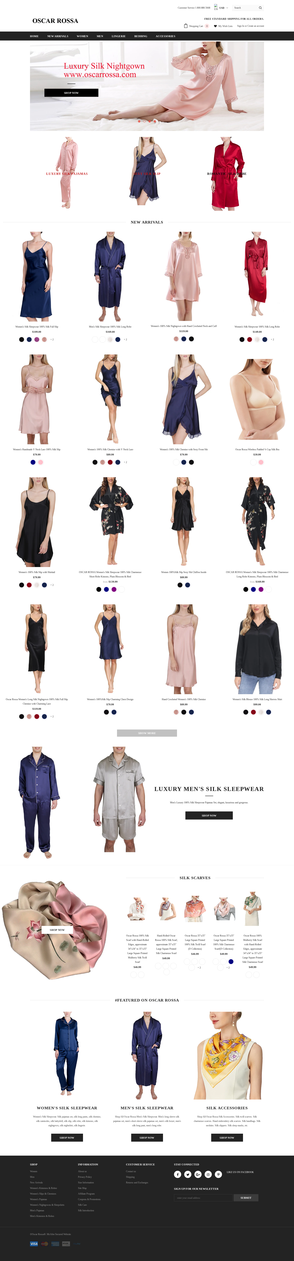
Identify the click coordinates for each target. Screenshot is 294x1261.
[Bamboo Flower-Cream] (195, 962)
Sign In (241, 26)
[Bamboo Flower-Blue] (187, 962)
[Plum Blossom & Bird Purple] (114, 589)
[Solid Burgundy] (103, 339)
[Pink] (41, 462)
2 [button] (144, 121)
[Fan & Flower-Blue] (192, 968)
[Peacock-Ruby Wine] (167, 972)
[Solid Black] (22, 339)
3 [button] (149, 121)
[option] (147, 86)
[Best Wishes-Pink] (216, 962)
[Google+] (198, 1174)
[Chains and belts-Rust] (134, 975)
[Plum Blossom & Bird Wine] (122, 589)
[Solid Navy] (33, 462)
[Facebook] (177, 1174)
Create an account (255, 26)
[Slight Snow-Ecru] (256, 975)
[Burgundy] (250, 339)
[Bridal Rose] (44, 339)
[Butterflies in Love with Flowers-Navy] (173, 966)
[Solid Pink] (261, 462)
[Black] (191, 339)
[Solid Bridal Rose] (176, 462)
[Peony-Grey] (158, 966)
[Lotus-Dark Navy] (231, 962)
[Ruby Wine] (37, 339)
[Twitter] (187, 1174)
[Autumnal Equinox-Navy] (249, 975)
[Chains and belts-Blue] (141, 975)
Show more (147, 733)
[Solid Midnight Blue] (188, 585)
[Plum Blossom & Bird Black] (99, 589)
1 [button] (139, 121)
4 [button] (155, 121)
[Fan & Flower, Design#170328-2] (202, 962)
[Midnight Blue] (29, 339)
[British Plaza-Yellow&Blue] (223, 962)
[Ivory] (110, 339)
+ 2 (52, 339)
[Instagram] (208, 1174)
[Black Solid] (95, 339)
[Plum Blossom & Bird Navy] (106, 589)
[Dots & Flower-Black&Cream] (220, 968)
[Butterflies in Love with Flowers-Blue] (166, 966)
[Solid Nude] (253, 462)
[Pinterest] (218, 1174)
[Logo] (55, 20)
